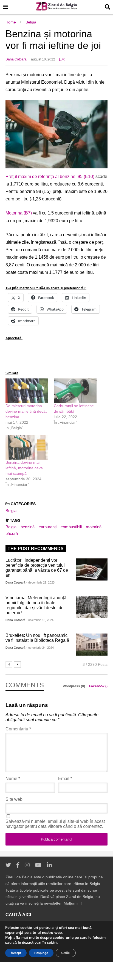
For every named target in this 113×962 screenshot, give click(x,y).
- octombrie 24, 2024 (40, 647)
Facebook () (98, 686)
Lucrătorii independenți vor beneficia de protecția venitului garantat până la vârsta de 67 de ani (36, 567)
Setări (65, 953)
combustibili (71, 526)
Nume (12, 778)
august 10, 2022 (43, 59)
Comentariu (18, 729)
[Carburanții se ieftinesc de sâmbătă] (75, 390)
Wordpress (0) (74, 686)
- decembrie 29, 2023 (40, 582)
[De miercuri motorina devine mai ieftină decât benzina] (26, 390)
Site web (13, 799)
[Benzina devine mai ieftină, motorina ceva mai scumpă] (26, 447)
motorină (93, 526)
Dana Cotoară (16, 59)
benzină (28, 526)
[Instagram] (27, 865)
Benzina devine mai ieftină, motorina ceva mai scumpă (24, 468)
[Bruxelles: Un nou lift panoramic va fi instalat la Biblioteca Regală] (92, 645)
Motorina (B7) (18, 213)
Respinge (41, 953)
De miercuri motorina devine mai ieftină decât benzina (26, 411)
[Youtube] (38, 865)
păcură (11, 533)
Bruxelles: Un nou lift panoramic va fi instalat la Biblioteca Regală (37, 638)
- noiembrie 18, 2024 (39, 620)
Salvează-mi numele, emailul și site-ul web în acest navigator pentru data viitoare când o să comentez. (55, 824)
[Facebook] (17, 865)
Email (65, 778)
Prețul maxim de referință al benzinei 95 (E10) (49, 176)
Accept (16, 953)
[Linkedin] (49, 865)
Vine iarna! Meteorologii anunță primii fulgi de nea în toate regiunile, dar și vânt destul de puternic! (35, 605)
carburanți (47, 526)
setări (52, 942)
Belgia (10, 510)
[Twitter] (8, 865)
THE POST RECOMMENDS (36, 548)
